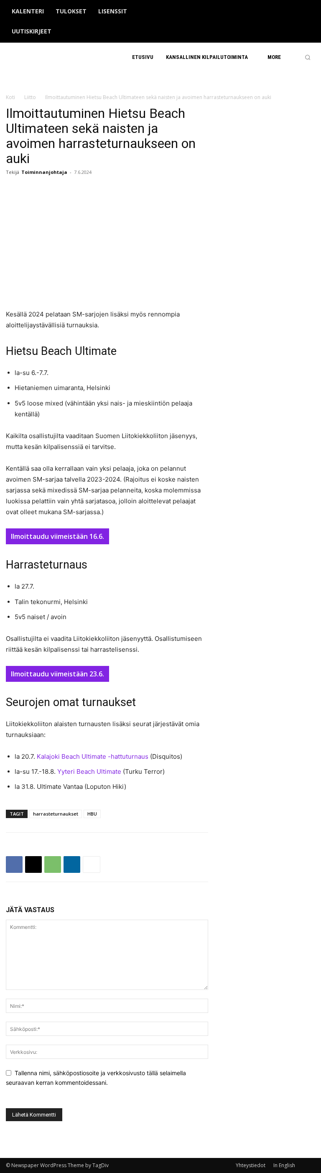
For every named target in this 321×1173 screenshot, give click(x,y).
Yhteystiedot (250, 1165)
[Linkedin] (72, 864)
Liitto (30, 97)
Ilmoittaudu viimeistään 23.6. (57, 673)
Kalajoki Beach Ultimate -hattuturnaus (92, 756)
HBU (92, 814)
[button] (308, 57)
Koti (10, 97)
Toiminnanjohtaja (44, 172)
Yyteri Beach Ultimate (89, 771)
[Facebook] (271, 21)
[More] (91, 864)
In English (284, 1165)
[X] (297, 21)
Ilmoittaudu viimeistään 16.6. (57, 536)
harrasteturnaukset (55, 814)
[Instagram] (284, 21)
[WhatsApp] (52, 864)
